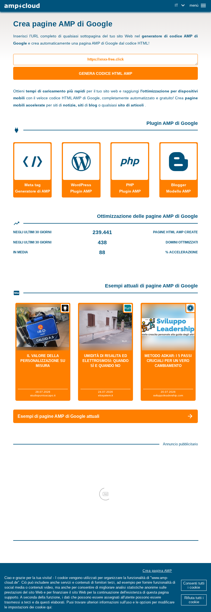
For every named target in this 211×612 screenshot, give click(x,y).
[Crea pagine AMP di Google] (22, 6)
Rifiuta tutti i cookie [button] (194, 600)
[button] (181, 5)
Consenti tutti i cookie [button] (193, 585)
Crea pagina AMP (157, 571)
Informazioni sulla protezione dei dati (86, 607)
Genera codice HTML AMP (105, 73)
